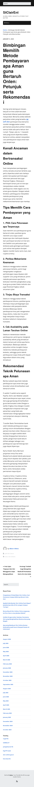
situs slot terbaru (10, 556)
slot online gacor (8, 755)
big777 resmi (7, 751)
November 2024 (7, 725)
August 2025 (7, 688)
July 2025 (5, 692)
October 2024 (7, 730)
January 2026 (7, 668)
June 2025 (6, 697)
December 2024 (7, 721)
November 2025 (7, 676)
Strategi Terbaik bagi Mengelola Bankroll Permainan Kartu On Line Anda (24, 570)
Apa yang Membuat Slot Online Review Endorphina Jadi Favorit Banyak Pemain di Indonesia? (16, 627)
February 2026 (7, 664)
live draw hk (7, 759)
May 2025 (5, 701)
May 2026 (5, 651)
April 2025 (6, 705)
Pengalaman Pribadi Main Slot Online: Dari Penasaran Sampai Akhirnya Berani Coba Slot (16, 597)
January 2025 (7, 717)
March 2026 (6, 660)
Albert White (14, 549)
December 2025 (7, 672)
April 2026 (6, 655)
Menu (7, 23)
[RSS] (17, 781)
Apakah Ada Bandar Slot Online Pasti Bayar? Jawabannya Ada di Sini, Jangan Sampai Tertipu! (17, 605)
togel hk (5, 739)
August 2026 (7, 639)
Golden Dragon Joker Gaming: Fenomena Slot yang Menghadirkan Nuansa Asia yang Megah (16, 619)
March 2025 (6, 709)
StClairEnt (11, 12)
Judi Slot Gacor (9, 553)
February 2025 (7, 713)
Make (11, 775)
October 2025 (7, 680)
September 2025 (8, 684)
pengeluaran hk (8, 747)
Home (5, 30)
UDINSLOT (6, 743)
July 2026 (5, 643)
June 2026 (6, 647)
